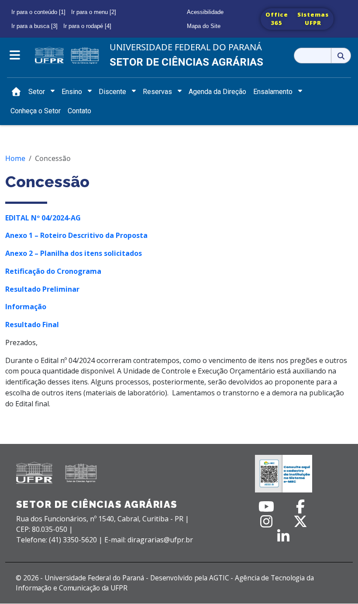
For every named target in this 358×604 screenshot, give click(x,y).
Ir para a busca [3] (34, 26)
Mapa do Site (203, 26)
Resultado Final (32, 324)
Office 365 (276, 18)
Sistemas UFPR (313, 18)
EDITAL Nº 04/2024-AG (43, 218)
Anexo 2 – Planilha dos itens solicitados (73, 253)
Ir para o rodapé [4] (87, 26)
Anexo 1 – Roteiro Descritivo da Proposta (76, 235)
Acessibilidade (205, 12)
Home (15, 158)
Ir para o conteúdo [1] (38, 12)
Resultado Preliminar (42, 289)
